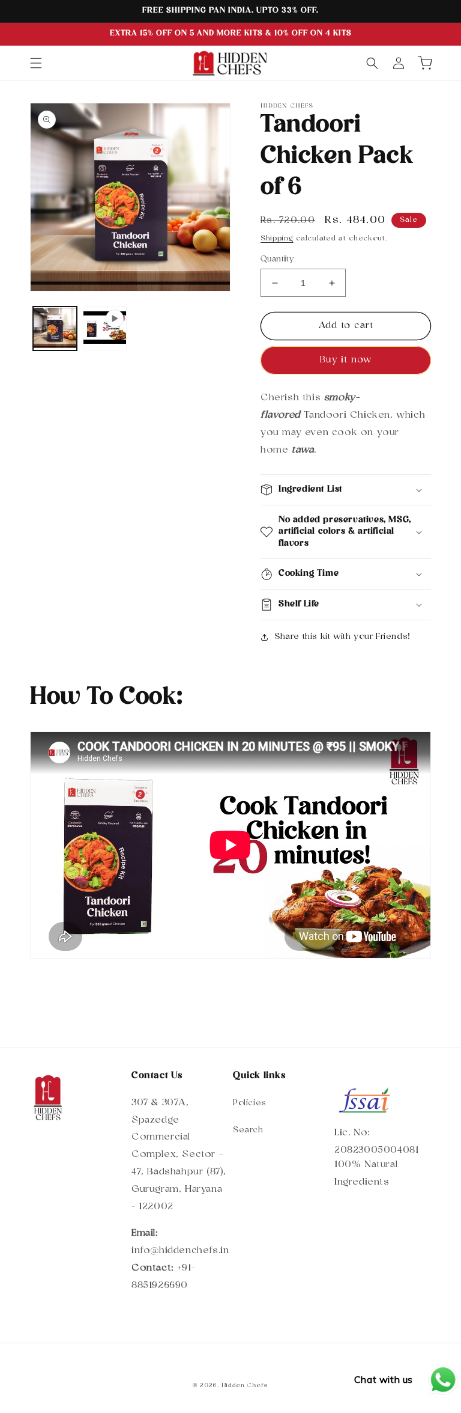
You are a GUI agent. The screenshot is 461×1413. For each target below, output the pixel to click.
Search (248, 1130)
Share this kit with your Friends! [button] (342, 636)
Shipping (277, 238)
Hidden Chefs (244, 1385)
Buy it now (346, 360)
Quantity (277, 259)
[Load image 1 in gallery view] (55, 328)
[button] (36, 63)
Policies (250, 1103)
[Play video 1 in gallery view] (105, 328)
